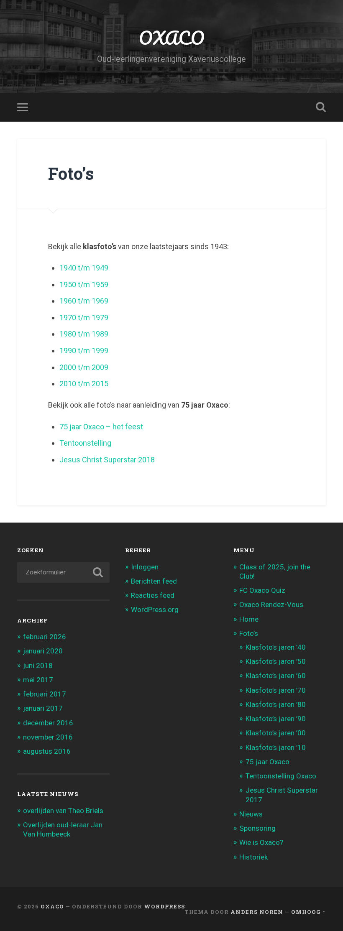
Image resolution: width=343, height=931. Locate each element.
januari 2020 (43, 651)
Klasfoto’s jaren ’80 (276, 704)
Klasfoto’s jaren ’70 (276, 690)
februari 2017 (44, 694)
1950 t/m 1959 (83, 284)
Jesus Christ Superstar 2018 (107, 459)
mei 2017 (38, 680)
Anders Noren (256, 911)
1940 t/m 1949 (83, 267)
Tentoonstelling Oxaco (281, 776)
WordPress (164, 906)
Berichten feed (154, 581)
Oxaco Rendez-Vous (271, 604)
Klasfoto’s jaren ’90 (276, 718)
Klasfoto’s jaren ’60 (276, 675)
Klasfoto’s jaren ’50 (276, 661)
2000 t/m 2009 (83, 367)
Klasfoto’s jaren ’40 (276, 647)
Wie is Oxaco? (261, 842)
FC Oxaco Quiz (262, 590)
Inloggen (145, 567)
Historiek (253, 857)
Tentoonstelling (85, 443)
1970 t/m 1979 (83, 317)
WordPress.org (155, 609)
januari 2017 (43, 708)
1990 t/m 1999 (83, 350)
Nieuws (251, 814)
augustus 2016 (47, 751)
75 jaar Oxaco (267, 762)
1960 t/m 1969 (83, 300)
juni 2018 (38, 665)
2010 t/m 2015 (83, 383)
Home (249, 619)
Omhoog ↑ (308, 911)
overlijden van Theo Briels (63, 810)
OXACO (171, 37)
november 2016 (48, 737)
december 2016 (48, 723)
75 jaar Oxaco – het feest (101, 426)
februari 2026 (44, 637)
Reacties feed (152, 595)
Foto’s (248, 633)
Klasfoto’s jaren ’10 (276, 747)
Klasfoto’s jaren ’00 (276, 733)
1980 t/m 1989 (83, 333)
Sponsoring (257, 828)
